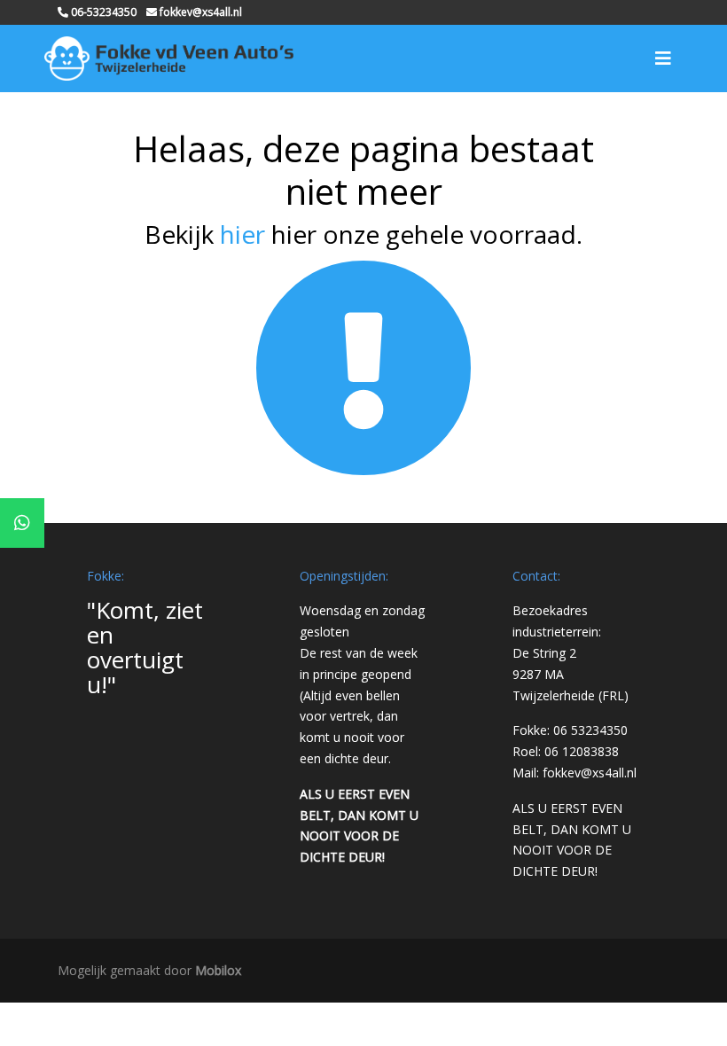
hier (242, 234)
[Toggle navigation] (663, 58)
